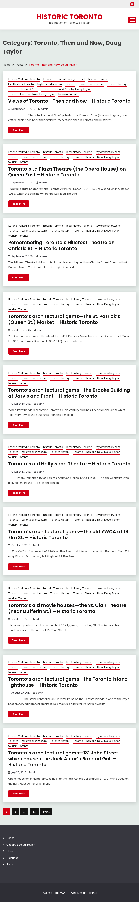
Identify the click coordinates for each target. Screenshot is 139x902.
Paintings (12, 858)
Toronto (70, 84)
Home (10, 851)
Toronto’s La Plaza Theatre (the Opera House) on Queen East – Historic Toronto (67, 172)
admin (44, 108)
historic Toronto (98, 79)
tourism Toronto (68, 94)
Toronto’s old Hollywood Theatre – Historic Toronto (69, 464)
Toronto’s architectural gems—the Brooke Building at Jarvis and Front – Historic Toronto (69, 393)
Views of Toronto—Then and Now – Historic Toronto (69, 101)
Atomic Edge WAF (55, 892)
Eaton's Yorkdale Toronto (24, 79)
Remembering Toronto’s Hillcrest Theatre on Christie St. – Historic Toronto (61, 245)
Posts (10, 864)
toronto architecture (91, 84)
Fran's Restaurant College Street (64, 79)
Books (10, 838)
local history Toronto (21, 84)
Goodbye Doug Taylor (20, 844)
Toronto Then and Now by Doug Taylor (66, 89)
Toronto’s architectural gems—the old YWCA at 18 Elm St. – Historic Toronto (68, 534)
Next (46, 811)
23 (34, 811)
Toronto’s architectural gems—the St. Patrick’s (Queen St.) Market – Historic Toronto (64, 319)
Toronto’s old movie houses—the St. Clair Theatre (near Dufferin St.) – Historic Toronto (67, 608)
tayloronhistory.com (49, 84)
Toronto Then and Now (23, 89)
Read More (18, 130)
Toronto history (117, 84)
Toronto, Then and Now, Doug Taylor (31, 94)
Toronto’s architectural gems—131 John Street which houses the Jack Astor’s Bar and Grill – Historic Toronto (63, 759)
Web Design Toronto (83, 892)
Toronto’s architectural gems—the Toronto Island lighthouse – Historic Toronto (68, 682)
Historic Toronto (70, 17)
